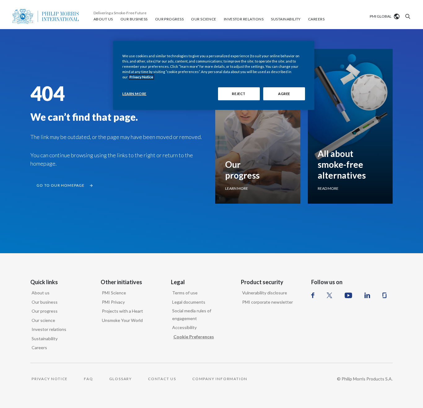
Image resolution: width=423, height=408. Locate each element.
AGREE (284, 94)
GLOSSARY (120, 378)
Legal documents (188, 302)
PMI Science (114, 292)
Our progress (45, 311)
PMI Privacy (113, 302)
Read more (328, 188)
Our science (43, 320)
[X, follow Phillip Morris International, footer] (329, 295)
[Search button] (407, 16)
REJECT (238, 94)
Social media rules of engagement (191, 314)
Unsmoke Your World (122, 320)
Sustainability (45, 338)
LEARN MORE (134, 94)
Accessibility (184, 327)
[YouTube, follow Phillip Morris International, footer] (348, 295)
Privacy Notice (141, 77)
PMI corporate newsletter (267, 302)
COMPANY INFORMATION (219, 378)
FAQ (88, 378)
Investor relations (49, 329)
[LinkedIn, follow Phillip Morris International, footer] (367, 295)
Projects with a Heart (122, 311)
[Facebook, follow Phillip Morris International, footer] (312, 295)
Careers (39, 347)
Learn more (236, 188)
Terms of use (185, 292)
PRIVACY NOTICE (50, 378)
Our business (45, 302)
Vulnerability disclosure (264, 292)
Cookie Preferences (193, 336)
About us (41, 292)
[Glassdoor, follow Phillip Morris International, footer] (384, 295)
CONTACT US (162, 378)
